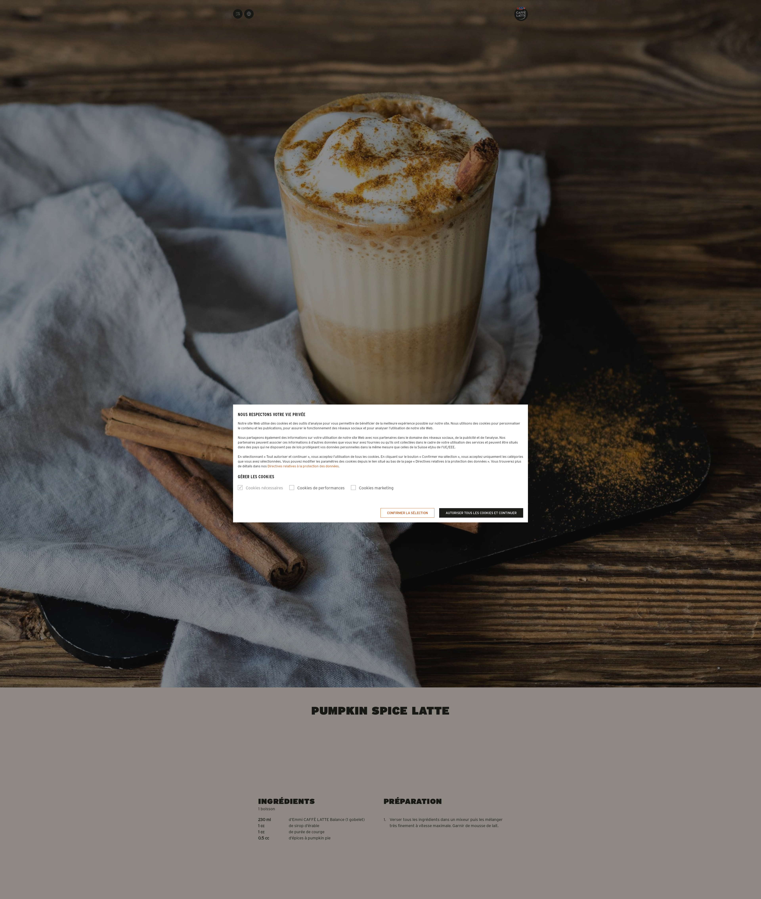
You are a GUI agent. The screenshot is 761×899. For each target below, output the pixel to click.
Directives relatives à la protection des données (303, 466)
